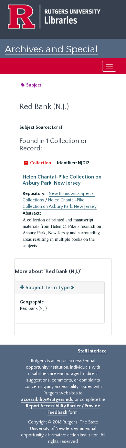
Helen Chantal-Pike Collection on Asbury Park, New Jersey (62, 180)
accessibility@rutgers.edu (47, 399)
